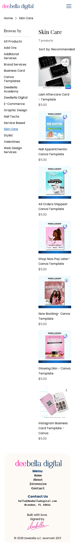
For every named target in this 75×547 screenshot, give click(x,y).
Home (38, 475)
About (38, 480)
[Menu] (69, 6)
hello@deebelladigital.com (37, 501)
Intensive (38, 484)
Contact (38, 488)
